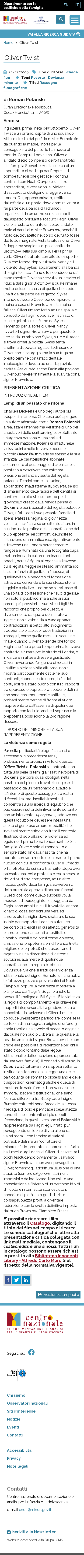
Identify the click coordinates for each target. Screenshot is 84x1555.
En (66, 5)
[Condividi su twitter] (16, 1280)
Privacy (14, 1458)
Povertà (38, 77)
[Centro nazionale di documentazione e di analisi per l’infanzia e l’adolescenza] (15, 20)
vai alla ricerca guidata (52, 34)
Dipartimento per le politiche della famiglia (23, 6)
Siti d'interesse (21, 1411)
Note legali (17, 1466)
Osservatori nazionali (27, 1403)
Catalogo (40, 1223)
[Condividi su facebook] (8, 1280)
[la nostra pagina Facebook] (31, 1352)
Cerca (60, 19)
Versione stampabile (61, 1294)
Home (8, 43)
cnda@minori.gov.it (35, 1509)
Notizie (14, 1419)
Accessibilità (19, 1450)
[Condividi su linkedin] (26, 1280)
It (77, 5)
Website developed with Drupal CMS (35, 1540)
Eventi (13, 1427)
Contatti (15, 1435)
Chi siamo (16, 1395)
